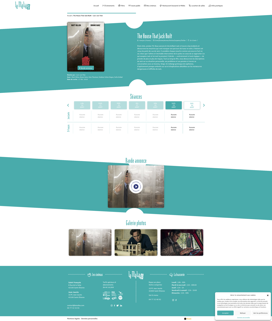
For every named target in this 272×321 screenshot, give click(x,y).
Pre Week (68, 105)
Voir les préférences (260, 313)
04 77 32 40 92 (155, 299)
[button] (268, 295)
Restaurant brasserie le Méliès (173, 5)
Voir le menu (153, 295)
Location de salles (198, 5)
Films (123, 5)
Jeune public (135, 5)
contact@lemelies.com (75, 305)
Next (206, 242)
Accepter (225, 313)
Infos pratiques (217, 5)
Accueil (96, 5)
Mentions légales (73, 318)
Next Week (204, 105)
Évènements (109, 5)
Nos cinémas (151, 5)
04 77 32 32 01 (73, 308)
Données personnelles (243, 317)
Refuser (243, 313)
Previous (65, 242)
